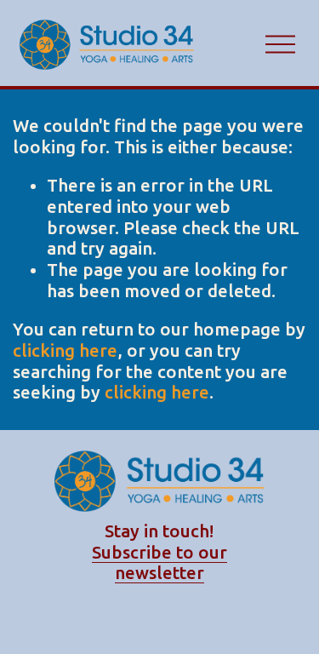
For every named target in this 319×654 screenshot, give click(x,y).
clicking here (65, 350)
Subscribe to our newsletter (159, 562)
